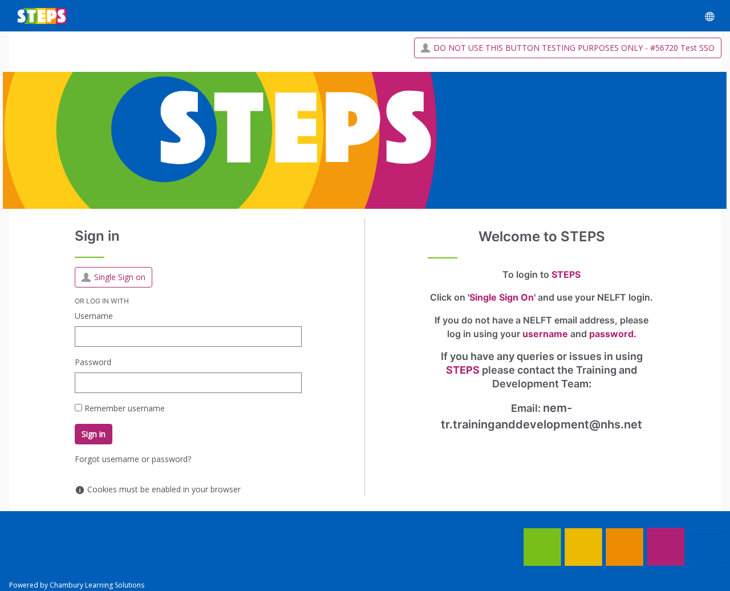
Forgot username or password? (133, 459)
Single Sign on (119, 277)
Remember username (124, 408)
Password (93, 362)
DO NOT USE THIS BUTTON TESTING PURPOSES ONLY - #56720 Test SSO (574, 47)
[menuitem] (709, 16)
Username (94, 315)
